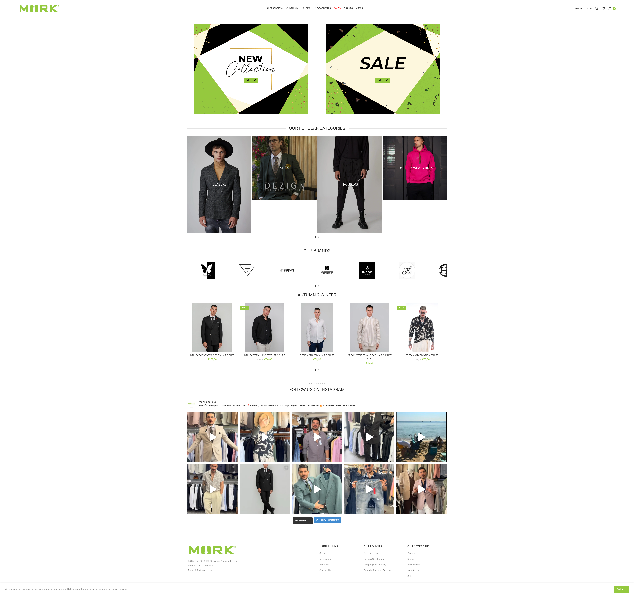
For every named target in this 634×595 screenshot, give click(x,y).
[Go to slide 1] (315, 237)
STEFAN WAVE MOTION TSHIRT (422, 355)
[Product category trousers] (349, 184)
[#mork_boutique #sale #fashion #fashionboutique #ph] (212, 489)
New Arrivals (414, 570)
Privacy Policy (371, 553)
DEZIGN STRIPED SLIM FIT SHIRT (317, 355)
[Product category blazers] (219, 184)
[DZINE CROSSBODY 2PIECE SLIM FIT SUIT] (212, 327)
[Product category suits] (284, 168)
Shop (322, 553)
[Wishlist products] (603, 8)
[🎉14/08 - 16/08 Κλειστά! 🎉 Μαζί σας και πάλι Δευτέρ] (421, 437)
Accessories (413, 565)
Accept (621, 589)
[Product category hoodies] (415, 168)
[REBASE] (327, 270)
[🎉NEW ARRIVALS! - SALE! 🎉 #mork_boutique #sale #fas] (265, 489)
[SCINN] (287, 270)
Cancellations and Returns (377, 570)
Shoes (410, 559)
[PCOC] (367, 270)
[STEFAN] (247, 270)
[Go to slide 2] (318, 237)
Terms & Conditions (374, 559)
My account (325, 559)
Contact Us (325, 570)
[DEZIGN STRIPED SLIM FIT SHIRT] (317, 327)
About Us (324, 565)
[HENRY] (407, 270)
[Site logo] (39, 8)
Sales (410, 576)
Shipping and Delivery (375, 565)
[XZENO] (206, 270)
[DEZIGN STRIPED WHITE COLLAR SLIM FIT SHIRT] (369, 327)
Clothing (411, 553)
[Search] (596, 8)
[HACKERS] (447, 270)
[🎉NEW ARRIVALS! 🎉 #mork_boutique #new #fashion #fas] (369, 437)
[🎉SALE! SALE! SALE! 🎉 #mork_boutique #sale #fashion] (212, 437)
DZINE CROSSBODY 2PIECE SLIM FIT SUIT (212, 355)
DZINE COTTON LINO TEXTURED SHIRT (264, 355)
